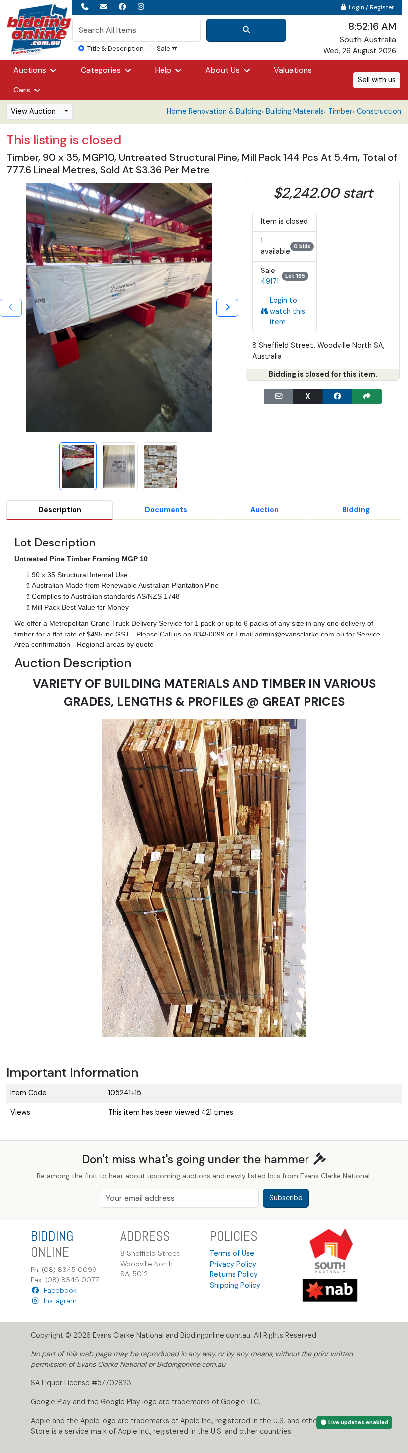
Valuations (293, 70)
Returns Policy (234, 1274)
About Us (223, 70)
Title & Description (115, 48)
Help (164, 70)
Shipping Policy (235, 1285)
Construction (379, 111)
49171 (270, 281)
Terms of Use (232, 1253)
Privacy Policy (233, 1264)
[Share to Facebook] (337, 397)
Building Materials (295, 111)
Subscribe (286, 1197)
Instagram (58, 1300)
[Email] (279, 397)
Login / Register (370, 7)
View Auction (33, 111)
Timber (340, 111)
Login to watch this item (287, 311)
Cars (22, 90)
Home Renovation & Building (214, 111)
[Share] (367, 397)
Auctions (30, 70)
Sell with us (377, 79)
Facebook (58, 1290)
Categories (102, 70)
